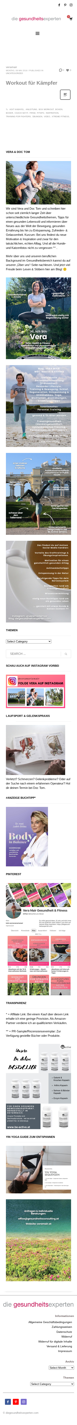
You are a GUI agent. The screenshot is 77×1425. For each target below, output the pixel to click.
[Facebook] (59, 5)
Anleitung (31, 109)
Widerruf (66, 1336)
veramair (11, 67)
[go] (66, 654)
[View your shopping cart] (71, 19)
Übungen (37, 116)
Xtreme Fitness (60, 116)
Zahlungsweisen (62, 1326)
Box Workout (46, 109)
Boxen (58, 109)
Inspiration (52, 113)
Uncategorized (14, 73)
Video (47, 116)
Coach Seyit (21, 113)
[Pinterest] (65, 5)
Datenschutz (64, 1331)
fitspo (40, 113)
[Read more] (65, 99)
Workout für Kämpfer (31, 83)
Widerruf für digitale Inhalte (55, 1341)
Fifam (32, 113)
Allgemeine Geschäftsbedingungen (50, 1322)
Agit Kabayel (16, 109)
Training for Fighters (18, 116)
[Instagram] (71, 5)
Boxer (9, 113)
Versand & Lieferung (59, 1346)
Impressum (65, 1351)
